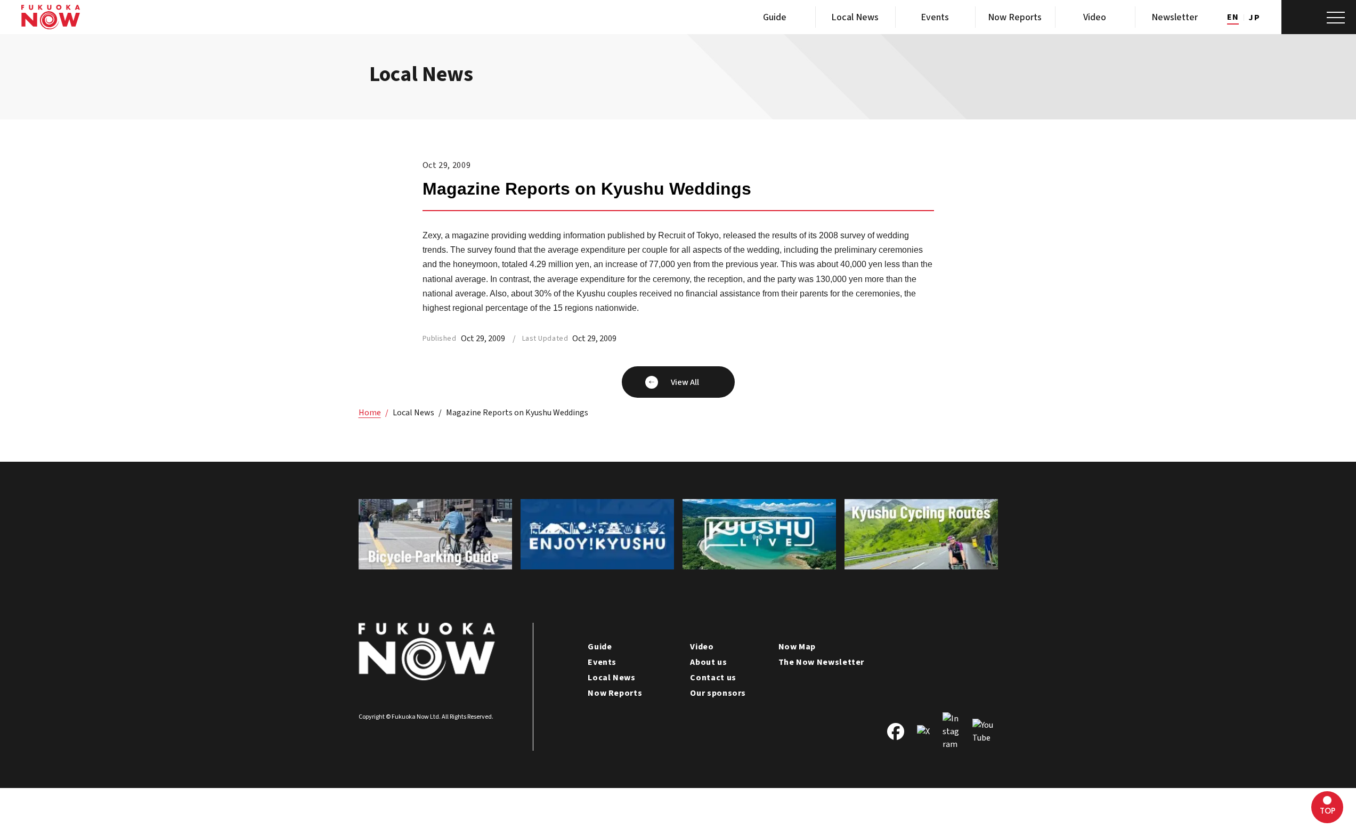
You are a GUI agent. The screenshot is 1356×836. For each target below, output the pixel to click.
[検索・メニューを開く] (1318, 17)
